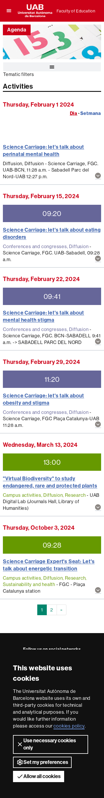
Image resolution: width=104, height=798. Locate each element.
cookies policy (68, 726)
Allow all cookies (42, 776)
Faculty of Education (76, 11)
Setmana (90, 113)
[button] (98, 176)
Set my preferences (45, 762)
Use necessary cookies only (49, 744)
